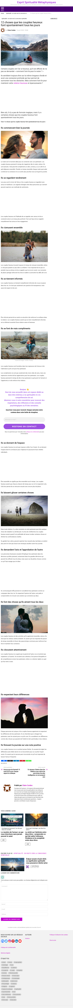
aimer (4, 962)
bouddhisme (6, 967)
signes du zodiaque (7, 989)
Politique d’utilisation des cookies (59, 934)
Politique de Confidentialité (8, 947)
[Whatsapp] (28, 760)
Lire (3, 840)
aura (12, 965)
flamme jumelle (14, 973)
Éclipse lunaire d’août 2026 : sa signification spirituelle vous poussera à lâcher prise (36, 861)
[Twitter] (6, 941)
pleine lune (14, 981)
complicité (5, 970)
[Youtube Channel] (20, 941)
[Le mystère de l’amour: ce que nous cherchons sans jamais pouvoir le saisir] (12, 820)
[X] (10, 760)
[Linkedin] (16, 760)
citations (14, 967)
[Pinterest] (22, 760)
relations (14, 983)
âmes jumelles (11, 997)
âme (4, 997)
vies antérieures (7, 994)
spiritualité (18, 989)
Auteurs (27, 938)
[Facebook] (4, 760)
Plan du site (53, 940)
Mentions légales (5, 953)
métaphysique (6, 978)
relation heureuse (20, 83)
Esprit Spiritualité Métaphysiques (36, 2)
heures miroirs (6, 975)
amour (10, 962)
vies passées (17, 994)
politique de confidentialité (32, 431)
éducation (13, 999)
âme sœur (5, 999)
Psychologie (6, 983)
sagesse (12, 986)
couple (4, 763)
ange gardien (18, 962)
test (14, 991)
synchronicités (6, 991)
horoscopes (16, 975)
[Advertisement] (24, 98)
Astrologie (5, 965)
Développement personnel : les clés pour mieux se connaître (12, 829)
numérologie (16, 978)
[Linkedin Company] (16, 941)
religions (5, 986)
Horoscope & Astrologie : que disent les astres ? (36, 829)
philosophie (5, 981)
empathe (20, 970)
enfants (5, 973)
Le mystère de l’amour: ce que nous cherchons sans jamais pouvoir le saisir (12, 834)
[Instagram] (9, 941)
